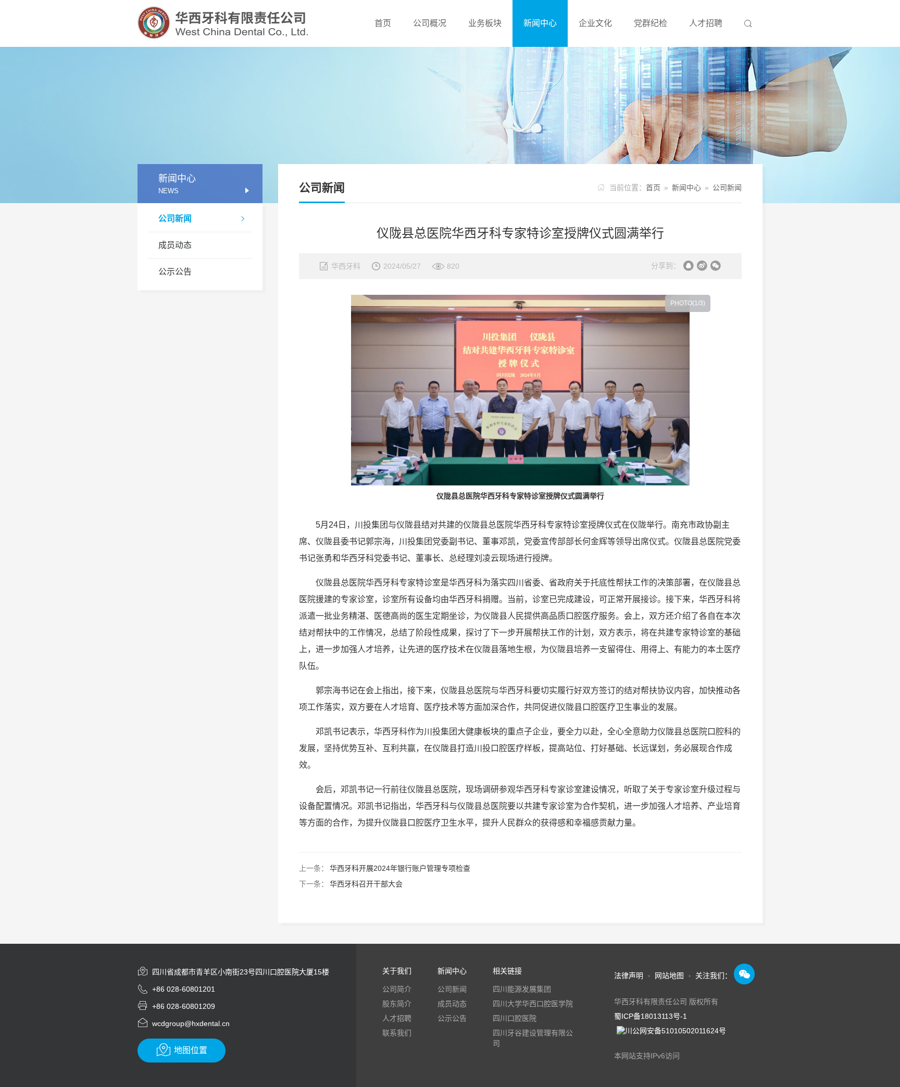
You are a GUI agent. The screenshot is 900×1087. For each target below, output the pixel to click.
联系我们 (396, 1033)
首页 (653, 187)
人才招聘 (396, 1018)
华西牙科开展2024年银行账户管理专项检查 (400, 868)
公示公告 (175, 271)
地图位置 (181, 1050)
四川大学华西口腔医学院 (533, 1003)
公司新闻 (202, 218)
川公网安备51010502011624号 (675, 1031)
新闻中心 (686, 187)
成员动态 (175, 245)
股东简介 (396, 1003)
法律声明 (628, 975)
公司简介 (396, 989)
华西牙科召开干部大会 (366, 884)
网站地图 (669, 975)
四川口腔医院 (514, 1018)
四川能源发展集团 (522, 989)
